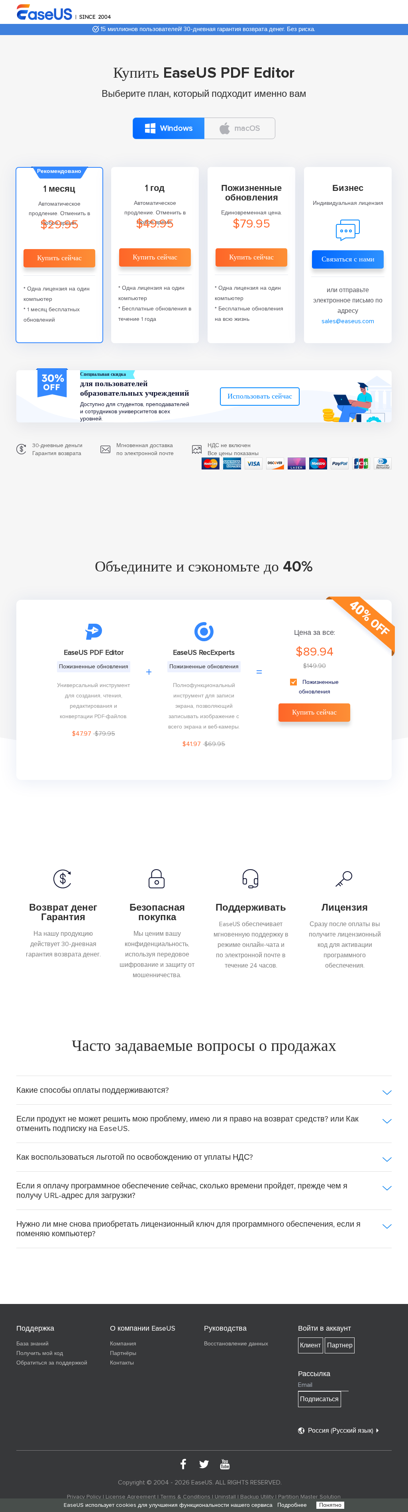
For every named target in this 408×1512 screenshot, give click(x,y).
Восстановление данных (236, 1344)
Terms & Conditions (185, 1497)
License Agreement (131, 1497)
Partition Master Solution (309, 1497)
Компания (123, 1344)
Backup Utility (257, 1497)
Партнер (340, 1345)
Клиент (310, 1345)
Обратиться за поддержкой (51, 1363)
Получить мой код (39, 1353)
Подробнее (292, 1505)
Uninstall (225, 1497)
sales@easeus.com (348, 321)
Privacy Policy (84, 1497)
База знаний (32, 1344)
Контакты (122, 1363)
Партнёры (123, 1353)
